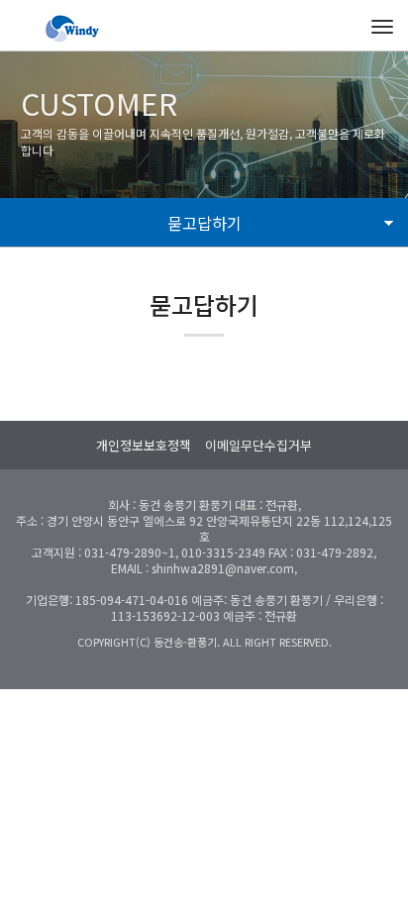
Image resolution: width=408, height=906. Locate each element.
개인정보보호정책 (143, 445)
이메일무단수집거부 (258, 445)
